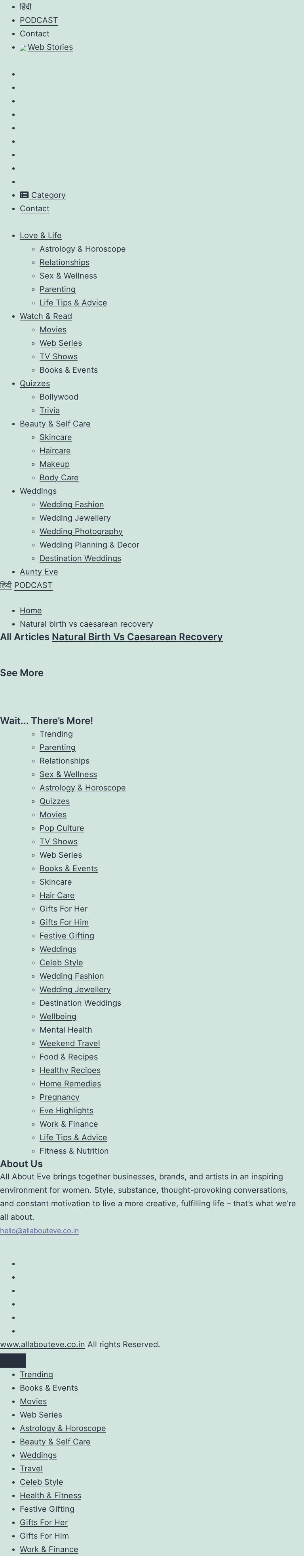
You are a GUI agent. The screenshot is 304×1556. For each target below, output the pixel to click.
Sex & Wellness (68, 275)
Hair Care (57, 895)
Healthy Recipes (70, 1070)
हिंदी (26, 6)
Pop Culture (62, 828)
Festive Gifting (67, 935)
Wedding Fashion (72, 504)
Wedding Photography (81, 531)
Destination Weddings (80, 558)
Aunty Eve (39, 571)
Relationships (64, 262)
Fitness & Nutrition (74, 1151)
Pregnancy (60, 1097)
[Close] (13, 1360)
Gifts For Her (63, 909)
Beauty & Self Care (55, 423)
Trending (56, 734)
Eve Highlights (66, 1110)
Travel (31, 1468)
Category (47, 195)
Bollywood (59, 397)
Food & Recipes (69, 1056)
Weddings (38, 491)
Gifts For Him (64, 922)
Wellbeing (58, 1016)
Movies (53, 329)
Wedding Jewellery (75, 518)
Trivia (50, 410)
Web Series (61, 343)
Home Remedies (70, 1083)
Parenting (58, 289)
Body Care (59, 477)
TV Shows (59, 356)
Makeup (55, 464)
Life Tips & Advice (73, 302)
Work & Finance (69, 1124)
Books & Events (69, 370)
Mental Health (66, 1030)
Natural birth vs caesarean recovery (86, 624)
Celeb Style (61, 962)
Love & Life (41, 235)
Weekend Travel (70, 1043)
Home (31, 610)
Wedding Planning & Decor (89, 545)
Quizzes (35, 383)
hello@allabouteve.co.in (39, 1230)
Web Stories (50, 47)
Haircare (55, 450)
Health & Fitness (50, 1495)
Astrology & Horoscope (83, 249)
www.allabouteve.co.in (42, 1344)
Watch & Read (46, 316)
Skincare (56, 437)
